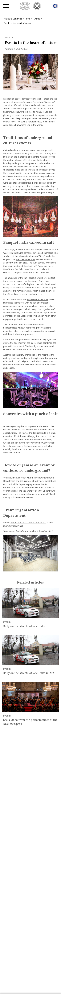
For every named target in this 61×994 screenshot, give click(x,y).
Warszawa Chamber (25, 259)
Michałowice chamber (37, 299)
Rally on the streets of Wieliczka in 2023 (29, 673)
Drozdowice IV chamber (32, 315)
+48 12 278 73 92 (37, 522)
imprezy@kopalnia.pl (13, 525)
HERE (50, 531)
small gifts (47, 446)
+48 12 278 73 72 (19, 522)
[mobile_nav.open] (6, 6)
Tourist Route (39, 432)
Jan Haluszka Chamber (34, 277)
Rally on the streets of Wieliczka (24, 626)
